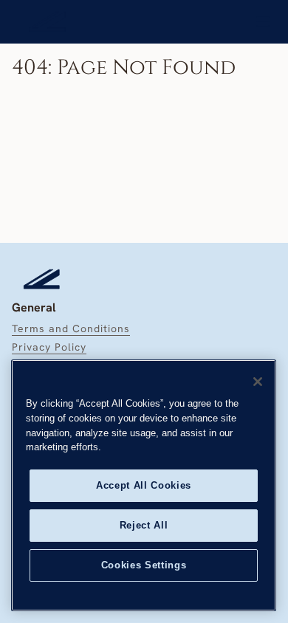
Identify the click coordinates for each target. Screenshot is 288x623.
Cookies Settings (144, 565)
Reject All (144, 525)
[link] (48, 22)
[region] (143, 485)
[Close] (257, 381)
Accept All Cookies (143, 485)
